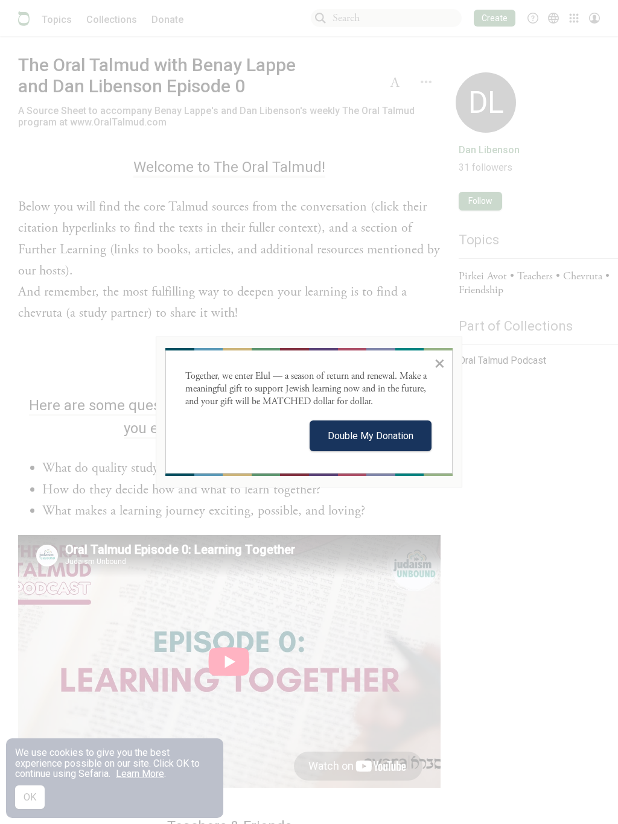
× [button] (440, 363)
